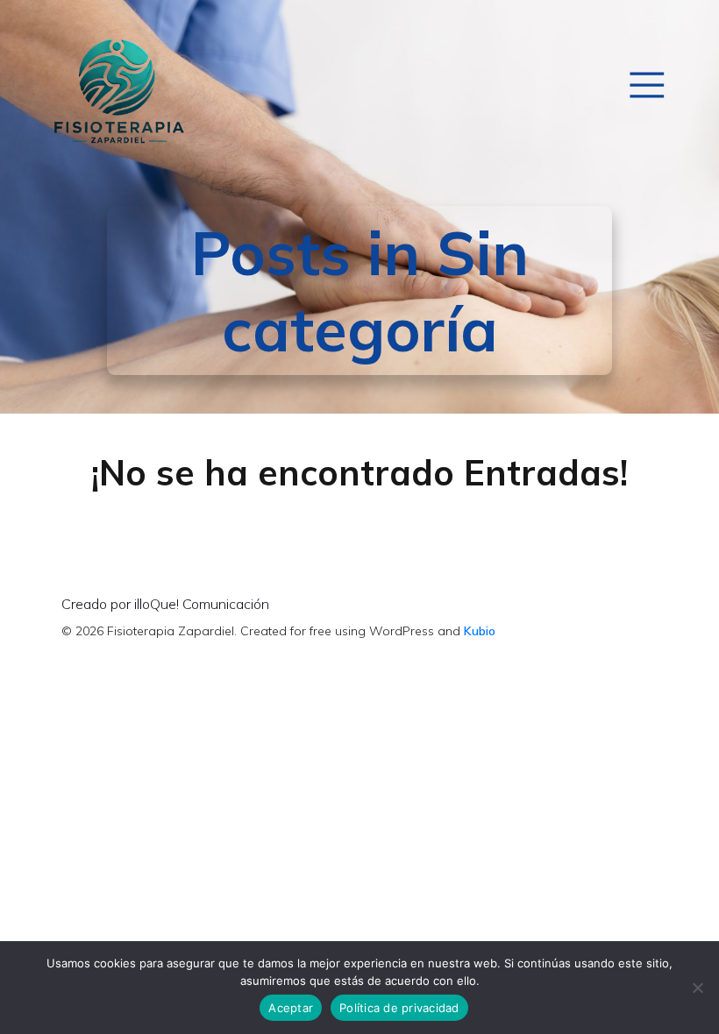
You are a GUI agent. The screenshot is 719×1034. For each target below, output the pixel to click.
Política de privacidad (399, 1008)
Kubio (479, 631)
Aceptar (290, 1008)
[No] (697, 987)
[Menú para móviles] (646, 83)
